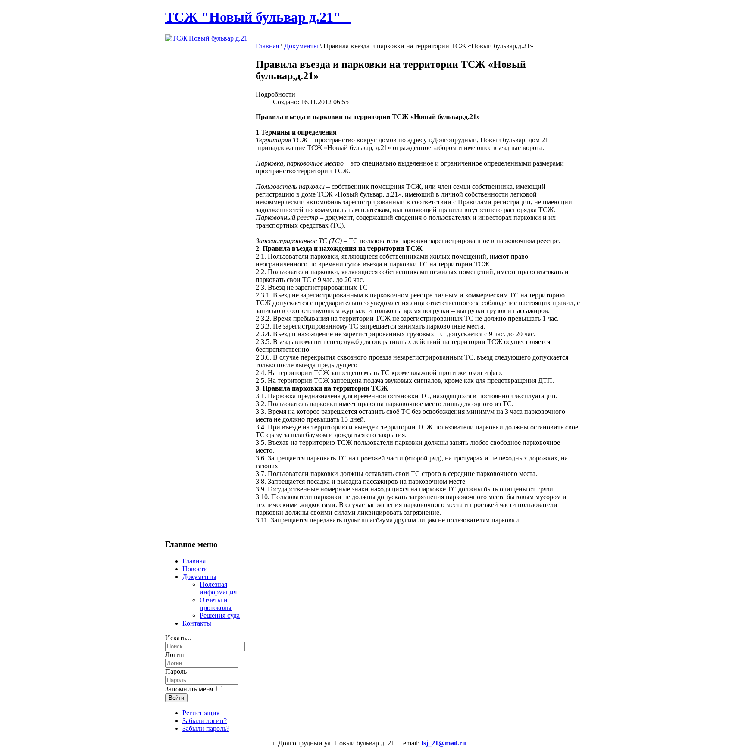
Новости (195, 569)
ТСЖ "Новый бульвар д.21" (258, 17)
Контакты (196, 623)
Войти (176, 698)
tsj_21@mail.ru (443, 743)
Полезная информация (218, 588)
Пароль (176, 671)
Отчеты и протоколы (216, 603)
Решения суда (220, 615)
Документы (301, 46)
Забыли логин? (204, 720)
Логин (174, 654)
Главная (267, 46)
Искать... (178, 637)
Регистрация (200, 712)
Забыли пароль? (205, 728)
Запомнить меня (189, 689)
